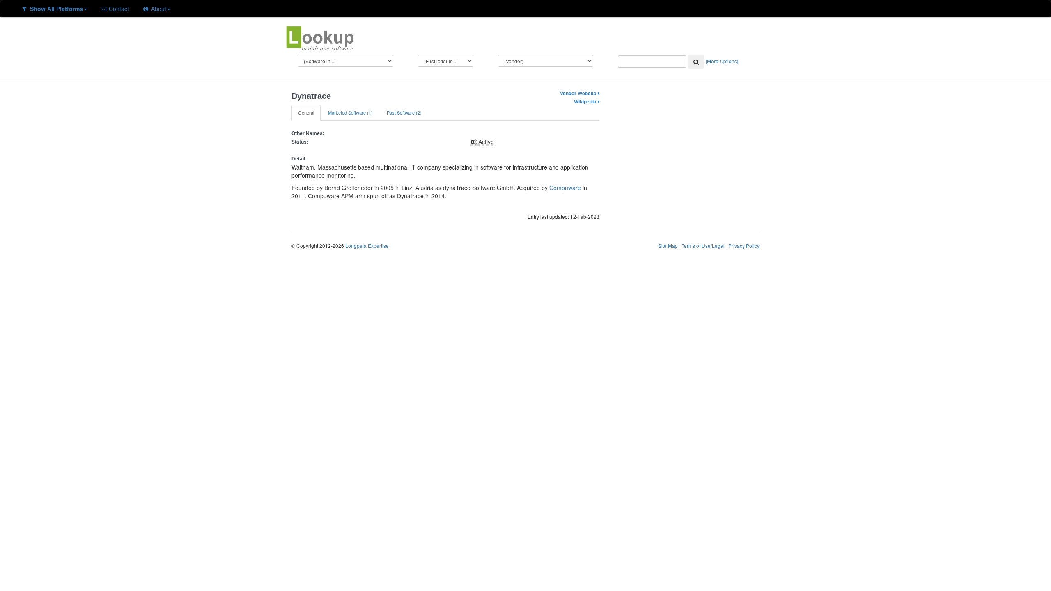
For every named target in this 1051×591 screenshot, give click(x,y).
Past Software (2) (404, 112)
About (157, 9)
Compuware (565, 187)
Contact (118, 9)
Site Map (668, 245)
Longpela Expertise (367, 245)
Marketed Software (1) (350, 112)
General (306, 112)
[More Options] (722, 60)
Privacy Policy (744, 245)
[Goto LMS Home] (319, 37)
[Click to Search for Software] (696, 62)
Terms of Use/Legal (703, 245)
